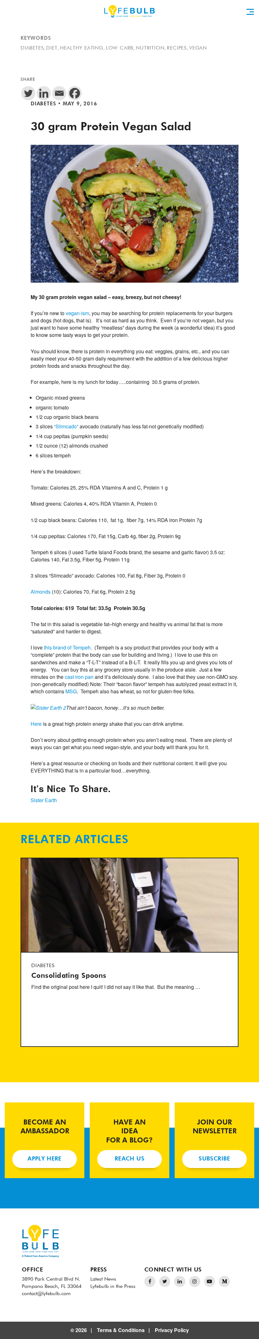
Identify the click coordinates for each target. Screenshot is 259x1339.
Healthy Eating (81, 48)
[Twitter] (28, 93)
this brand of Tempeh (67, 647)
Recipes (177, 48)
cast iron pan (79, 676)
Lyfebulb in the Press (113, 1286)
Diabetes (32, 48)
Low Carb (119, 48)
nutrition (150, 48)
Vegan (198, 48)
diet (51, 48)
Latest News (103, 1279)
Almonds (41, 591)
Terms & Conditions (121, 1330)
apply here (44, 1159)
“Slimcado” (66, 426)
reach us (129, 1159)
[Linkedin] (44, 93)
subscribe (214, 1159)
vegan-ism (77, 313)
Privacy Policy (172, 1330)
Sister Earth (44, 800)
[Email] (59, 93)
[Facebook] (75, 93)
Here (37, 723)
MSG (71, 691)
